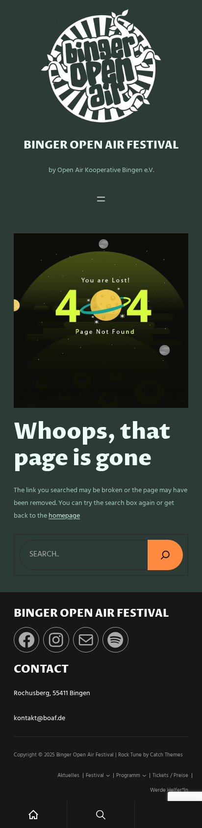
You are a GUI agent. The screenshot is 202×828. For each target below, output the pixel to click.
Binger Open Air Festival (101, 145)
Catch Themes (166, 755)
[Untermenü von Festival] (108, 776)
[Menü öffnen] (101, 199)
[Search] (165, 555)
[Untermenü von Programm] (144, 776)
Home (33, 814)
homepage (64, 516)
